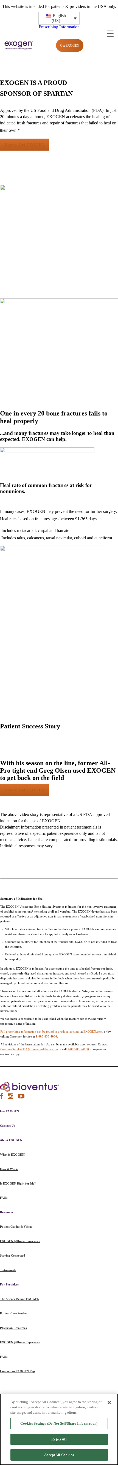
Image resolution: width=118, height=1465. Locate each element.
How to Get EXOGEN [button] (24, 144)
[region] (59, 1429)
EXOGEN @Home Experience (20, 1241)
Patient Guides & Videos (16, 1226)
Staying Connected (12, 1255)
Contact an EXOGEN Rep (17, 1371)
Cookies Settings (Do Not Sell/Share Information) (58, 1423)
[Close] (109, 1403)
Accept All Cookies (59, 1455)
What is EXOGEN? (13, 1154)
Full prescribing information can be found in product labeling (39, 1031)
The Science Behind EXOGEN (19, 1298)
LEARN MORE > (50, 491)
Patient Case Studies (13, 1313)
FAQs (3, 1197)
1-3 (21, 129)
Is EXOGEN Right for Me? (18, 1183)
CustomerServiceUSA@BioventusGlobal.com (29, 1049)
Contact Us (7, 1125)
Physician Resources (13, 1327)
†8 (27, 490)
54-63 (101, 517)
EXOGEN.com (92, 1031)
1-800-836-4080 (78, 1049)
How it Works (9, 1169)
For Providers (9, 1284)
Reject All (58, 1439)
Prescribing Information (59, 27)
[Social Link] (2, 1097)
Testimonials (8, 1270)
